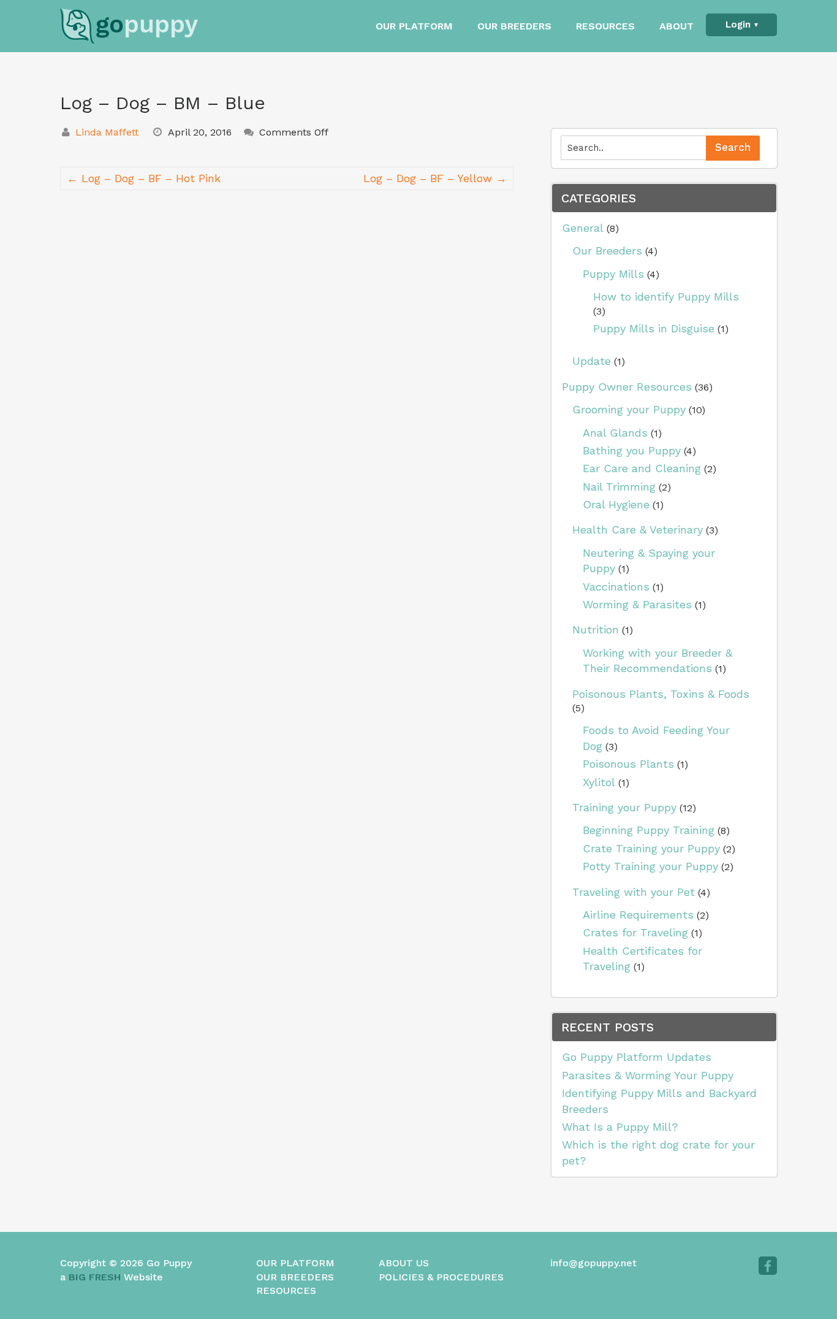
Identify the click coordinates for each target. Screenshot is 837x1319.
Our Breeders (607, 250)
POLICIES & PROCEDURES (441, 1277)
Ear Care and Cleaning (642, 468)
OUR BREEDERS (514, 26)
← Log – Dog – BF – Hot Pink (144, 178)
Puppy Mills (613, 273)
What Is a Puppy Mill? (620, 1126)
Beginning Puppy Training (648, 830)
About (676, 26)
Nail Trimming (619, 486)
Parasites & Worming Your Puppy (647, 1075)
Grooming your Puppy (629, 409)
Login (738, 24)
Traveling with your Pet (633, 891)
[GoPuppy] (142, 26)
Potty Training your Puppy (650, 866)
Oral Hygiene (616, 504)
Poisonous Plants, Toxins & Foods (660, 693)
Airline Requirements (638, 914)
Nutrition (595, 629)
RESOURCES (605, 26)
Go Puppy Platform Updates (636, 1056)
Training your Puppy (624, 807)
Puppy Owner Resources (627, 386)
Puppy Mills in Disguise (653, 328)
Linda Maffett (106, 132)
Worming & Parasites (637, 604)
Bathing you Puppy (632, 450)
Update (591, 360)
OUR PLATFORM (414, 26)
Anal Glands (615, 432)
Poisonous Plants (628, 763)
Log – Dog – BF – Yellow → (435, 178)
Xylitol (599, 782)
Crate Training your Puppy (651, 848)
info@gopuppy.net (593, 1263)
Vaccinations (616, 586)
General (583, 227)
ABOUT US (404, 1263)
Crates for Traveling (635, 932)
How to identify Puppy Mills (666, 296)
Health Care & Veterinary (637, 529)
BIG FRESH (95, 1277)
